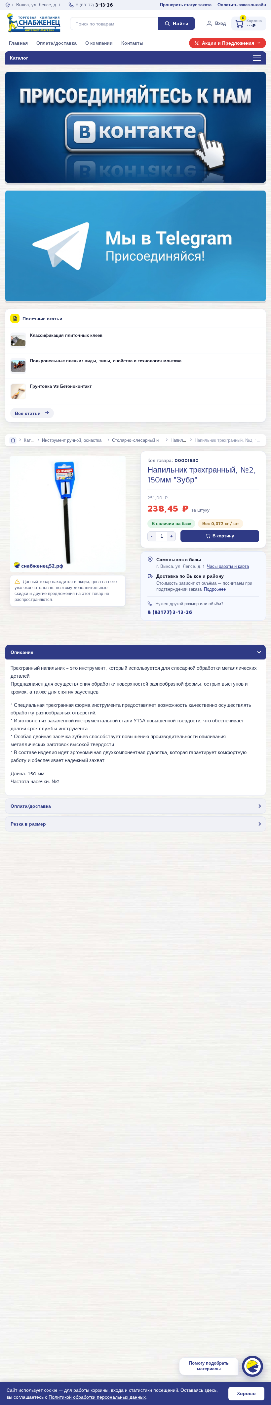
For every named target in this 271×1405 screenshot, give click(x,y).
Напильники (182, 440)
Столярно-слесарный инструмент (145, 440)
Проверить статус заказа (186, 4)
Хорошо (246, 1393)
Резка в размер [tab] (28, 824)
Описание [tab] (22, 652)
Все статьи (28, 413)
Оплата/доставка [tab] (31, 806)
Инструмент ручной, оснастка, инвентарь (83, 440)
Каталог (32, 440)
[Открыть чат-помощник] (252, 1366)
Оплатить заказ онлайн (241, 4)
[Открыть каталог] (257, 58)
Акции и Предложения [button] (228, 43)
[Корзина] (248, 23)
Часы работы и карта (228, 566)
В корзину (223, 535)
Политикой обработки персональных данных (97, 1397)
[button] (215, 23)
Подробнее (215, 589)
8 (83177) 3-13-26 (169, 612)
